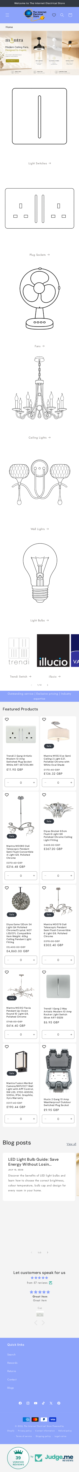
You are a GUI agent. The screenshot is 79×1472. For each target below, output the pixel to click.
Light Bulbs (37, 620)
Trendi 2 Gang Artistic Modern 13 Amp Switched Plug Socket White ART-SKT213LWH (19, 760)
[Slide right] (48, 685)
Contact (11, 1379)
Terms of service (24, 1436)
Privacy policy (25, 1430)
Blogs (10, 1388)
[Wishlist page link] (54, 15)
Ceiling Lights (37, 438)
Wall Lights (38, 529)
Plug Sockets (38, 255)
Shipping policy (43, 1436)
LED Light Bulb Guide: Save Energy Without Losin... (33, 1162)
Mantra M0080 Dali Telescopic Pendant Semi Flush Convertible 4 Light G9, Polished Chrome (19, 852)
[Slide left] (31, 685)
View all (71, 1144)
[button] (7, 15)
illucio (52, 677)
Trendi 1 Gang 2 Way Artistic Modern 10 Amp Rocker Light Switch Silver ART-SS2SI (58, 1013)
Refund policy (65, 1430)
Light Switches (37, 163)
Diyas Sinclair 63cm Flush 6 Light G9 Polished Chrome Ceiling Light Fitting (58, 836)
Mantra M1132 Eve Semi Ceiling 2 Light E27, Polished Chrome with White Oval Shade (57, 760)
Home (9, 27)
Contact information (45, 1430)
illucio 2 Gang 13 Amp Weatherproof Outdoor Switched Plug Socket (57, 1102)
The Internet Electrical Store (38, 1426)
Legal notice (61, 1436)
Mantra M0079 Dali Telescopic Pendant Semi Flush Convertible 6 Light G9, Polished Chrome (57, 930)
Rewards (12, 1363)
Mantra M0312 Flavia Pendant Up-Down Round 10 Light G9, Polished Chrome (18, 1012)
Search (11, 1354)
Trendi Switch (18, 677)
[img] (39, 1277)
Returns (11, 1371)
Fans (37, 346)
